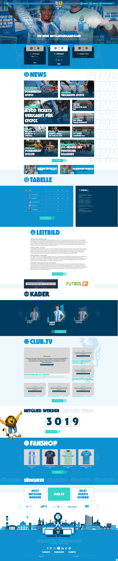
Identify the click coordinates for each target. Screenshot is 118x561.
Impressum (41, 556)
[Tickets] (56, 60)
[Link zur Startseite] (59, 10)
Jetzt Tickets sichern (83, 494)
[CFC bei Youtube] (58, 548)
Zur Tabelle (46, 218)
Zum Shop (57, 472)
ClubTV (72, 552)
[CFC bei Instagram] (51, 548)
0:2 (33, 56)
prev (20, 313)
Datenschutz (76, 556)
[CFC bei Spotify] (70, 548)
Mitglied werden (51, 431)
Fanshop (59, 552)
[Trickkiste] (61, 60)
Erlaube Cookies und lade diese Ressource (47, 364)
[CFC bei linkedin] (62, 548)
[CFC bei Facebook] (47, 548)
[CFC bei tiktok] (66, 548)
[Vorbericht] (59, 60)
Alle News (58, 160)
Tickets (46, 552)
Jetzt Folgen (58, 400)
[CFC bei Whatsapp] (54, 548)
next (97, 313)
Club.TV (59, 494)
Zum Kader (60, 331)
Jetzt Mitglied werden (35, 494)
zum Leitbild (58, 274)
